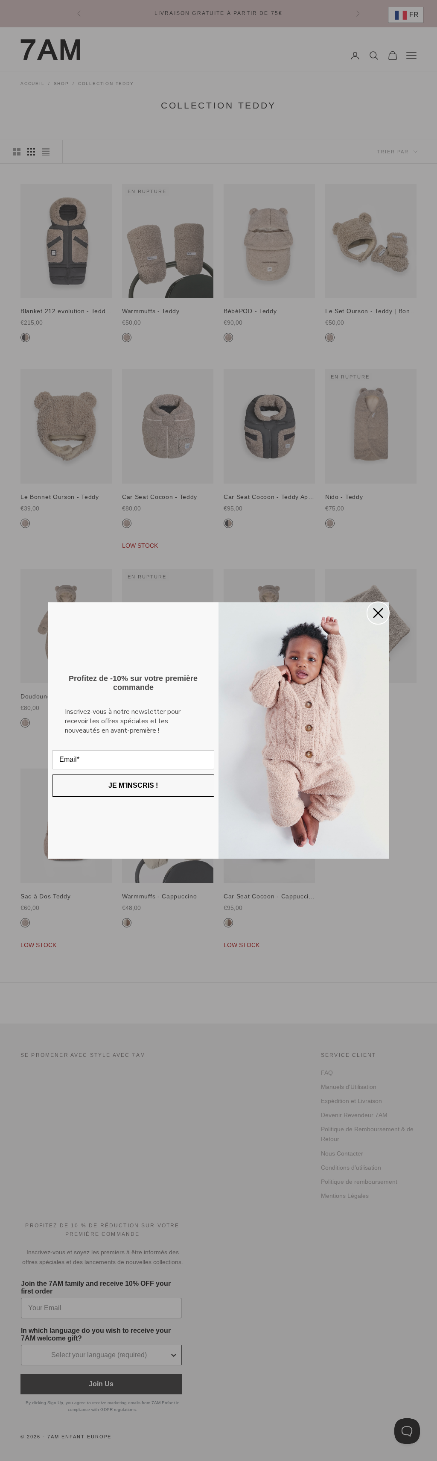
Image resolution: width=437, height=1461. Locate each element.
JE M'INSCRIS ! (133, 785)
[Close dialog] (378, 613)
